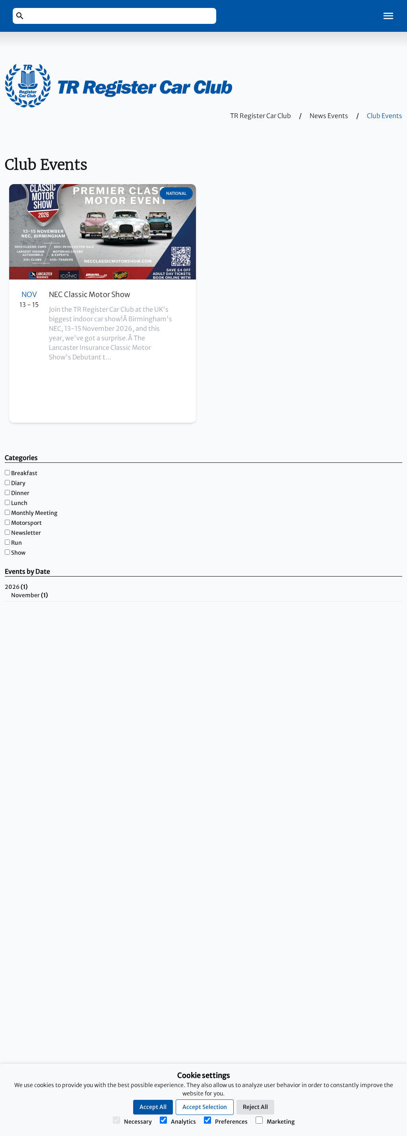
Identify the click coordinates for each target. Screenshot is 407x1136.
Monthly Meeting (34, 513)
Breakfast (24, 473)
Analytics (183, 1121)
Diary (18, 483)
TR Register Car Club (260, 116)
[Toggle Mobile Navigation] (388, 16)
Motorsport (26, 522)
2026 (16, 586)
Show (18, 552)
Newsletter (26, 532)
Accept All (153, 1107)
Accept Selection (204, 1107)
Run (16, 542)
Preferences (231, 1121)
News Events (329, 116)
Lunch (19, 503)
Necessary (138, 1121)
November (29, 595)
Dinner (20, 493)
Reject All (255, 1107)
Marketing (281, 1121)
